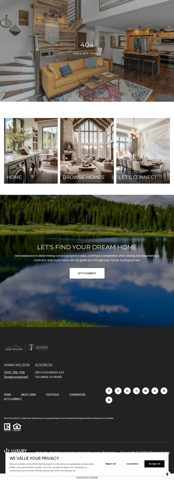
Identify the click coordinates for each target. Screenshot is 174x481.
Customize (132, 463)
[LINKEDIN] (127, 390)
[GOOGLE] (164, 390)
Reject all (111, 463)
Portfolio (52, 394)
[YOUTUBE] (145, 390)
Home (7, 394)
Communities (77, 394)
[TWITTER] (136, 390)
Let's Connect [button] (87, 273)
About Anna (28, 394)
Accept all (154, 463)
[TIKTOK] (154, 390)
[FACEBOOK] (109, 390)
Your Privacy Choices (87, 477)
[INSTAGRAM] (118, 390)
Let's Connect (13, 398)
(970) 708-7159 (14, 372)
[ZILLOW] (109, 400)
